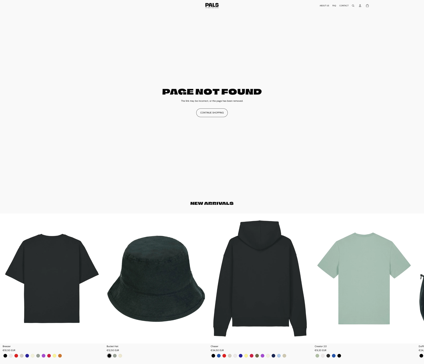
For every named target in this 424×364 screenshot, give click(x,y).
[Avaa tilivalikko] (360, 5)
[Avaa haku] (353, 5)
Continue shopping (212, 112)
